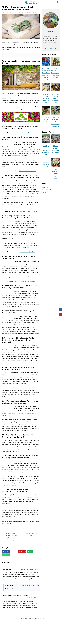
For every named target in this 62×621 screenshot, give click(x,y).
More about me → (50, 48)
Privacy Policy (46, 187)
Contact (44, 192)
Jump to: (7, 54)
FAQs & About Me (47, 189)
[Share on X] (60, 312)
